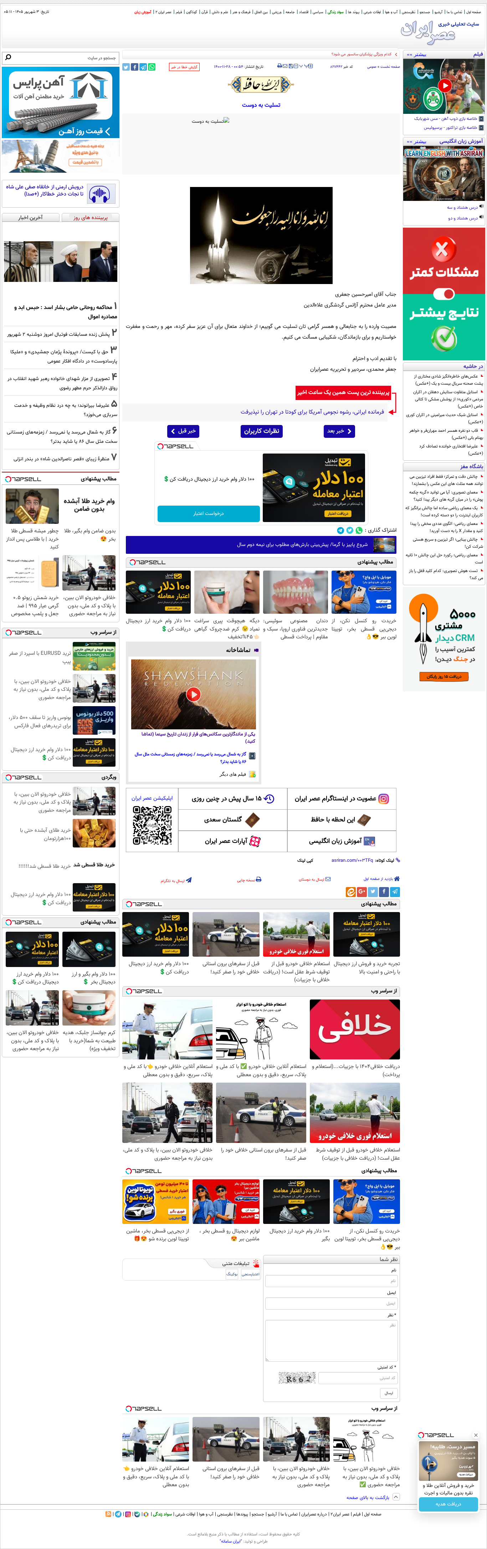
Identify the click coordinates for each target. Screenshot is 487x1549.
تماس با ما (454, 12)
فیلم (179, 12)
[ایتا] (351, 892)
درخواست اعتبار (208, 514)
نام (393, 1270)
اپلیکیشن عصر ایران (152, 798)
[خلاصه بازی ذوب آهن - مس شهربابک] (444, 86)
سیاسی (318, 12)
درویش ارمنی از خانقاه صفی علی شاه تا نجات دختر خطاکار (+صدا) (44, 191)
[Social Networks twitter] (350, 530)
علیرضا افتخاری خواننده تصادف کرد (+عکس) (451, 450)
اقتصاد (303, 12)
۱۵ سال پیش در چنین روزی (227, 799)
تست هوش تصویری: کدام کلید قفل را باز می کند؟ (446, 574)
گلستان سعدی (223, 820)
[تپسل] (160, 446)
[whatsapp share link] (151, 67)
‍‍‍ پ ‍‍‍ (304, 65)
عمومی (371, 67)
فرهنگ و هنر (241, 12)
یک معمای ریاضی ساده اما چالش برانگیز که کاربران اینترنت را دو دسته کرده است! (444, 511)
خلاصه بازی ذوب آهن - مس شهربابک (446, 119)
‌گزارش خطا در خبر (184, 67)
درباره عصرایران (314, 1514)
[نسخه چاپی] (279, 66)
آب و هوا (391, 12)
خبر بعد (335, 431)
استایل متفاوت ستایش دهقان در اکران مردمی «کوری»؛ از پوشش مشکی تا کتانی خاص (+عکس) (448, 399)
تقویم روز (384, 54)
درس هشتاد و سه (463, 208)
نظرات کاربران (261, 431)
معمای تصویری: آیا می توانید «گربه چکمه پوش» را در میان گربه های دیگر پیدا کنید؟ (446, 496)
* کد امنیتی (387, 1367)
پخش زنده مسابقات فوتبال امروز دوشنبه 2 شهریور (58, 334)
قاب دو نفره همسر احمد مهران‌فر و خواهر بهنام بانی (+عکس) (446, 434)
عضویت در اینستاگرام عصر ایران (335, 799)
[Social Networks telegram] (340, 530)
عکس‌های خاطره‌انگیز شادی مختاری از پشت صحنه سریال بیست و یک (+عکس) (448, 380)
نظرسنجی (408, 12)
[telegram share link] (143, 67)
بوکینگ (231, 1274)
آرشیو (438, 12)
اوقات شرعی (372, 12)
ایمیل (391, 1293)
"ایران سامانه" (231, 1541)
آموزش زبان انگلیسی (335, 841)
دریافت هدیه (448, 1504)
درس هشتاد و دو (463, 219)
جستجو (425, 12)
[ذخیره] (290, 67)
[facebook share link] (134, 67)
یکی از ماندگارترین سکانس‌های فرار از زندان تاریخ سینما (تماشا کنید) (198, 738)
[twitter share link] (126, 67)
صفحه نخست (390, 67)
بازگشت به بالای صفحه (369, 1498)
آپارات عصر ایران (226, 841)
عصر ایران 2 (163, 12)
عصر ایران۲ (339, 1514)
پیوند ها (353, 12)
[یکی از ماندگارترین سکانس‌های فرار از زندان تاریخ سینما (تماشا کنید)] (193, 694)
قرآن (204, 12)
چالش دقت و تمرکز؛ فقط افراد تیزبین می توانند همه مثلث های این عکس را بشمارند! (446, 480)
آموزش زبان (142, 12)
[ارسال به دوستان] (285, 66)
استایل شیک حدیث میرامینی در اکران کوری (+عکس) (444, 418)
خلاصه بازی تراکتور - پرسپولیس (451, 128)
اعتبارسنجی (251, 1274)
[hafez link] (261, 84)
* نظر (392, 1315)
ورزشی (276, 12)
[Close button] (476, 1435)
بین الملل (261, 12)
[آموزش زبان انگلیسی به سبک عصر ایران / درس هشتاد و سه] (444, 173)
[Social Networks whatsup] (359, 530)
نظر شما (389, 1259)
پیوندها (242, 1514)
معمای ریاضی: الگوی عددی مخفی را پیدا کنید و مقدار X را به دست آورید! (446, 527)
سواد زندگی (336, 12)
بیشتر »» (416, 54)
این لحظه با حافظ (333, 820)
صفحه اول (473, 12)
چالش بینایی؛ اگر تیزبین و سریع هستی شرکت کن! (448, 543)
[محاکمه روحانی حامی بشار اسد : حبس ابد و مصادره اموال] (60, 261)
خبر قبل (187, 431)
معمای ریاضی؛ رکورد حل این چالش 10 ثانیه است (444, 559)
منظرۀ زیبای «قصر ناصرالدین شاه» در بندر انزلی (61, 459)
